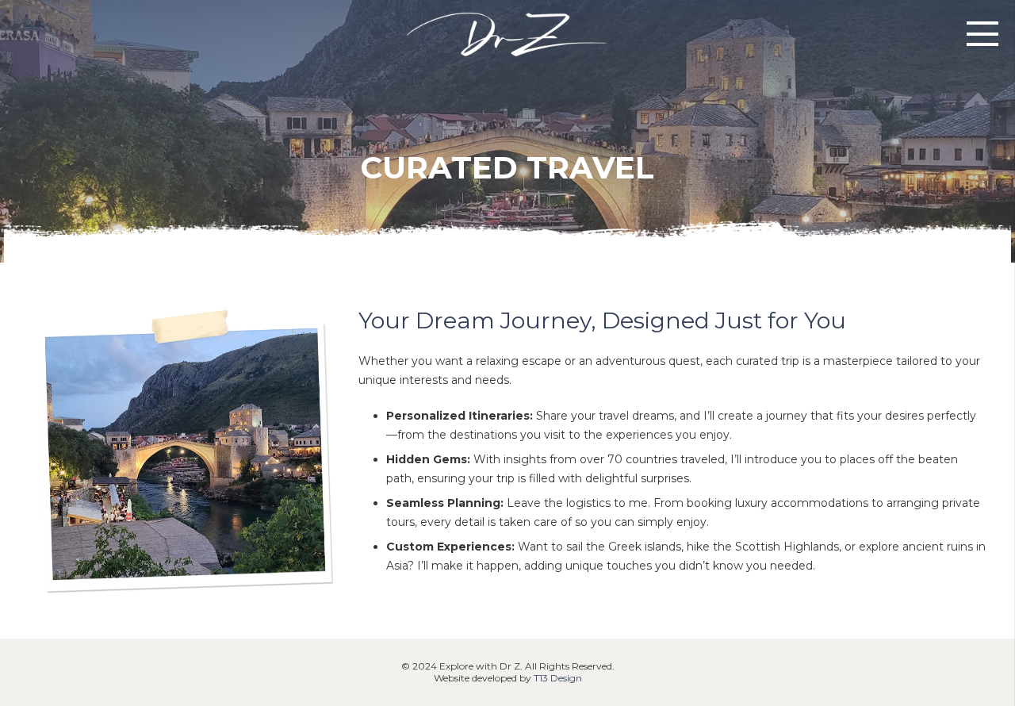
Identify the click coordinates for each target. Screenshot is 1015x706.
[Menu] (982, 34)
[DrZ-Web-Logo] (508, 33)
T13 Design (558, 678)
